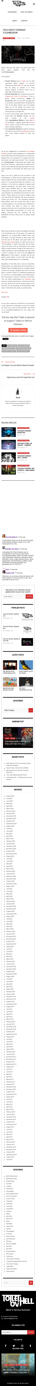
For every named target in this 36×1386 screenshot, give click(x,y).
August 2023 (10, 886)
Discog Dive (9, 1188)
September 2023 (11, 884)
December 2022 (11, 906)
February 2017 (10, 1082)
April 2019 (9, 1016)
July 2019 (9, 1009)
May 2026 (9, 803)
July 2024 (9, 858)
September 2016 (11, 1094)
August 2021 (10, 946)
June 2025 (9, 831)
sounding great (25, 131)
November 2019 (11, 999)
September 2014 (11, 1154)
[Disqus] (18, 508)
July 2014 (9, 1159)
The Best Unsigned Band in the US (16, 1261)
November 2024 (11, 848)
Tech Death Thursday (9, 351)
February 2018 (10, 1052)
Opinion (8, 1229)
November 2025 (11, 818)
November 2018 (11, 1029)
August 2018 (10, 1037)
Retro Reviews (10, 1239)
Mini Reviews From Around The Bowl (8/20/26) (8, 690)
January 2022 (10, 934)
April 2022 (9, 926)
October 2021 (10, 941)
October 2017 (10, 1062)
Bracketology (10, 1181)
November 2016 (11, 1089)
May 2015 (9, 1134)
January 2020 (10, 994)
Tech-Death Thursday (9, 38)
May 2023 (9, 894)
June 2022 (9, 921)
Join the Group (27, 12)
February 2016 (10, 1112)
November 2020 (11, 969)
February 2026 (10, 811)
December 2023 (11, 876)
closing (12, 242)
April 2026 (9, 806)
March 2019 (10, 1019)
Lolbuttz (8, 1211)
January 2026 (10, 813)
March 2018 (10, 1049)
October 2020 (10, 971)
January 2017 (10, 1084)
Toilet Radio (9, 1266)
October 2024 (10, 851)
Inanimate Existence (8, 348)
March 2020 (10, 989)
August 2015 (10, 1127)
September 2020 (11, 974)
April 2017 (9, 1077)
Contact (24, 21)
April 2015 (9, 1137)
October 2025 (10, 821)
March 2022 (10, 929)
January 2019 (10, 1024)
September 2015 (11, 1124)
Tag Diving (9, 1256)
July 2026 (9, 798)
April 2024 (9, 866)
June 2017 (9, 1072)
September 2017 (11, 1064)
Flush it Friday (10, 1198)
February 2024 (10, 871)
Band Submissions (12, 1176)
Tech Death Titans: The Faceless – (24, 445)
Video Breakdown (11, 1269)
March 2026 (10, 808)
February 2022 (10, 931)
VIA (7, 297)
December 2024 (11, 846)
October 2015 (10, 1122)
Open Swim (9, 1226)
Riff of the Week (11, 1244)
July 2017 (9, 1069)
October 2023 (10, 881)
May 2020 (9, 984)
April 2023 (9, 896)
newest (32, 118)
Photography (10, 1231)
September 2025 (11, 823)
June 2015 (9, 1132)
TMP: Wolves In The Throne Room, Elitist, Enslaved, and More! (9, 673)
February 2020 (10, 991)
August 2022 (10, 916)
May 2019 (9, 1014)
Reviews (13, 738)
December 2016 (11, 1087)
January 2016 (10, 1114)
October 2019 (10, 1001)
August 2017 (10, 1067)
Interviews (9, 1203)
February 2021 (10, 961)
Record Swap (10, 1236)
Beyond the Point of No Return (16, 96)
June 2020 (9, 981)
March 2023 (10, 899)
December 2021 (11, 936)
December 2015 (11, 1117)
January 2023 (10, 904)
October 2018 (10, 1031)
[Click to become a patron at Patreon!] (18, 330)
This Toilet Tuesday (12, 1264)
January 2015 (10, 1144)
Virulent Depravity (23, 351)
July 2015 (9, 1129)
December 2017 (11, 1057)
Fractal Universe (24, 345)
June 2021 (9, 951)
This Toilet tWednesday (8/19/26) (16, 775)
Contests (9, 1183)
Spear (19, 38)
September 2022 (11, 914)
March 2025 (10, 838)
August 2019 (10, 1006)
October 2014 (10, 1152)
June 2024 (9, 861)
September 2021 (11, 944)
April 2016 (9, 1107)
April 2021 (9, 956)
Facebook (28, 279)
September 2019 (11, 1004)
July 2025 (9, 828)
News (8, 1221)
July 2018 (9, 1039)
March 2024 (10, 869)
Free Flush (9, 1201)
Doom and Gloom (11, 1196)
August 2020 (10, 976)
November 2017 (11, 1059)
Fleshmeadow (12, 345)
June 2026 (9, 801)
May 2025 (9, 833)
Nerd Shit (9, 1216)
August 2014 (10, 1157)
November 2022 (11, 909)
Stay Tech (4, 292)
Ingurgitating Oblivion (23, 348)
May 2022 (9, 924)
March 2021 (10, 959)
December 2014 (11, 1147)
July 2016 (9, 1099)
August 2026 (10, 796)
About (14, 21)
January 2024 (10, 874)
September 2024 (11, 854)
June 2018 (9, 1041)
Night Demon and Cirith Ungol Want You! (21, 377)
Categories (12, 12)
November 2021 (11, 939)
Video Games (10, 1271)
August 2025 (10, 826)
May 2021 (9, 954)
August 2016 (10, 1097)
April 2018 (9, 1046)
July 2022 (9, 919)
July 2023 (9, 889)
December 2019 (11, 996)
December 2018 (11, 1026)
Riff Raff (9, 1246)
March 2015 (10, 1139)
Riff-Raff (9, 1249)
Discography (10, 1191)
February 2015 (10, 1142)
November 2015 (11, 1119)
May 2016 (9, 1104)
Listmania (9, 1206)
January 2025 (10, 843)
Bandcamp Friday (11, 1178)
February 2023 (10, 901)
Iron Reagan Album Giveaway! (17, 365)
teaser (24, 81)
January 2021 (10, 964)
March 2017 (10, 1079)
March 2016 (10, 1109)
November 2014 (11, 1149)
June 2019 (9, 1011)
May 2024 (9, 863)
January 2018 (10, 1054)
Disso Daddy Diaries (12, 1193)
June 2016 (9, 1102)
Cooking (8, 1186)
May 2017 (9, 1074)
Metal (7, 738)
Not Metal (9, 1223)
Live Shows (9, 1208)
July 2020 (9, 979)
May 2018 (9, 1044)
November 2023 (11, 879)
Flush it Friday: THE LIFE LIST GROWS (17, 768)
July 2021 (9, 949)
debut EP (20, 85)
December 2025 (11, 816)
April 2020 (9, 986)
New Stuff (9, 1218)
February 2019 (10, 1021)
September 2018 (11, 1034)
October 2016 (10, 1092)
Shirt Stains (9, 1254)
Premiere (9, 1234)
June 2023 (9, 891)
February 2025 (10, 841)
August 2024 (10, 856)
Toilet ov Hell (16, 1383)
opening (3, 242)
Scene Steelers (11, 1251)
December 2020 (11, 966)
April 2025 (9, 836)
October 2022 (10, 911)
